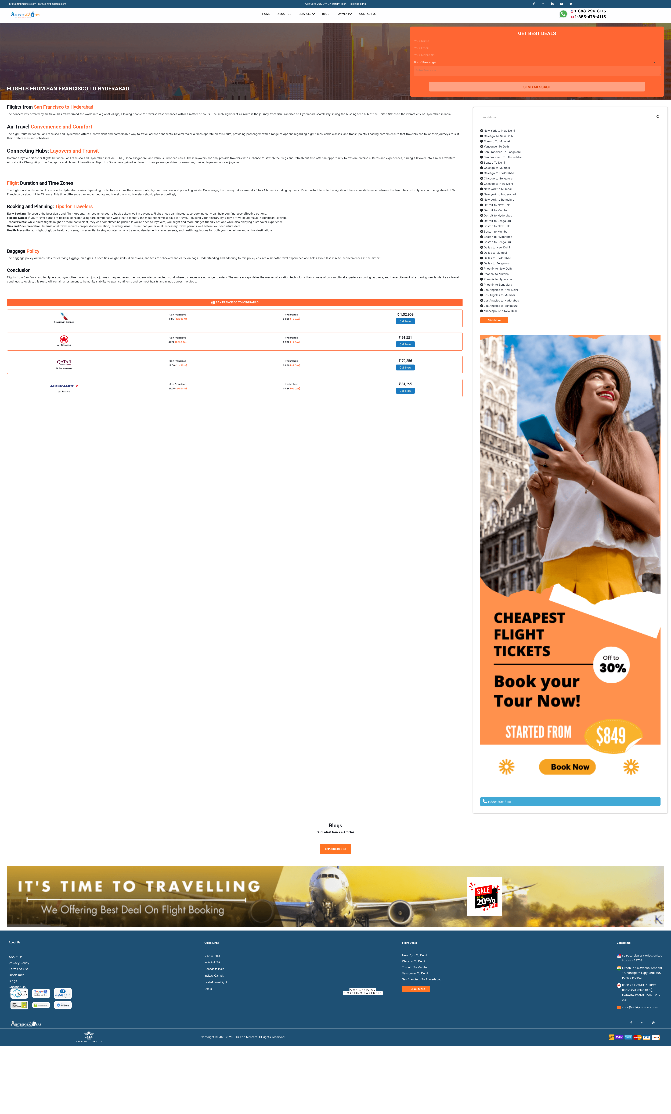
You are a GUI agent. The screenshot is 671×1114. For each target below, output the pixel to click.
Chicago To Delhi (413, 961)
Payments (16, 993)
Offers (208, 988)
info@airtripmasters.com (22, 3)
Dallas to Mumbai (495, 252)
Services (305, 14)
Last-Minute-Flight (215, 982)
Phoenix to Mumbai (496, 274)
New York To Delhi (414, 955)
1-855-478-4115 (590, 16)
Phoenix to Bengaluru (498, 284)
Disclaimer (16, 975)
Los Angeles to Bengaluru (501, 305)
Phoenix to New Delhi (498, 268)
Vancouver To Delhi (497, 146)
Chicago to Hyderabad (499, 173)
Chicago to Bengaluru (498, 178)
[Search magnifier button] (658, 116)
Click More (494, 320)
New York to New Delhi (499, 130)
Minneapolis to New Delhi (501, 311)
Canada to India (214, 969)
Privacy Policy (19, 963)
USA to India (212, 955)
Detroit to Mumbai (496, 210)
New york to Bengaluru (499, 199)
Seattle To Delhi (494, 162)
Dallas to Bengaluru (497, 263)
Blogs (13, 981)
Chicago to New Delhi (498, 183)
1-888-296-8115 (590, 11)
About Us (284, 14)
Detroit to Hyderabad (498, 215)
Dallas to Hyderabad (497, 258)
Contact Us (368, 14)
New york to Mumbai (498, 189)
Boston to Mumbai (496, 231)
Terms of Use (18, 969)
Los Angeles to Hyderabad (501, 300)
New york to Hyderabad (500, 194)
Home (266, 14)
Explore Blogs (335, 849)
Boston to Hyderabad (498, 236)
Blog (325, 14)
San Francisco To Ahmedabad (503, 157)
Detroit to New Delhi (497, 205)
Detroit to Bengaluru (497, 221)
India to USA (212, 962)
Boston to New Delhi (497, 226)
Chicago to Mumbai (497, 168)
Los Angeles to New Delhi (501, 290)
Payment (343, 14)
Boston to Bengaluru (497, 242)
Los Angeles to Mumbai (499, 295)
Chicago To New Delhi (498, 136)
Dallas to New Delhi (497, 247)
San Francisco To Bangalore (502, 152)
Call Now (405, 321)
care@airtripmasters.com (52, 3)
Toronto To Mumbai (497, 141)
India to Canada (214, 975)
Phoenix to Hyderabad (499, 279)
